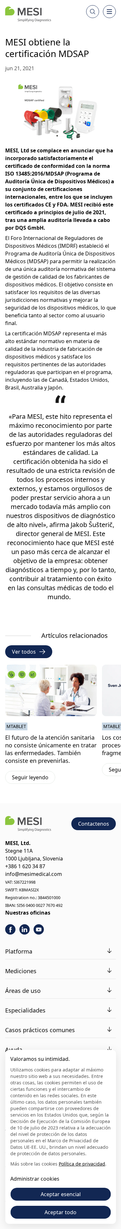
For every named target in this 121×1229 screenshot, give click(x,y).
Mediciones (20, 971)
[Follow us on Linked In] (24, 929)
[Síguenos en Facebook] (10, 929)
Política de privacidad (82, 1164)
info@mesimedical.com (33, 874)
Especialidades (25, 1010)
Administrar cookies (34, 1178)
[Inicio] (28, 14)
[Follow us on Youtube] (39, 929)
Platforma (18, 951)
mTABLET (16, 726)
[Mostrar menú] (109, 11)
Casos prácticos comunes (40, 1030)
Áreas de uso (23, 990)
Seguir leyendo (33, 778)
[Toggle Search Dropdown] (92, 11)
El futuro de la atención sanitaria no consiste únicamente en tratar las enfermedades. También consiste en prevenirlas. (50, 749)
